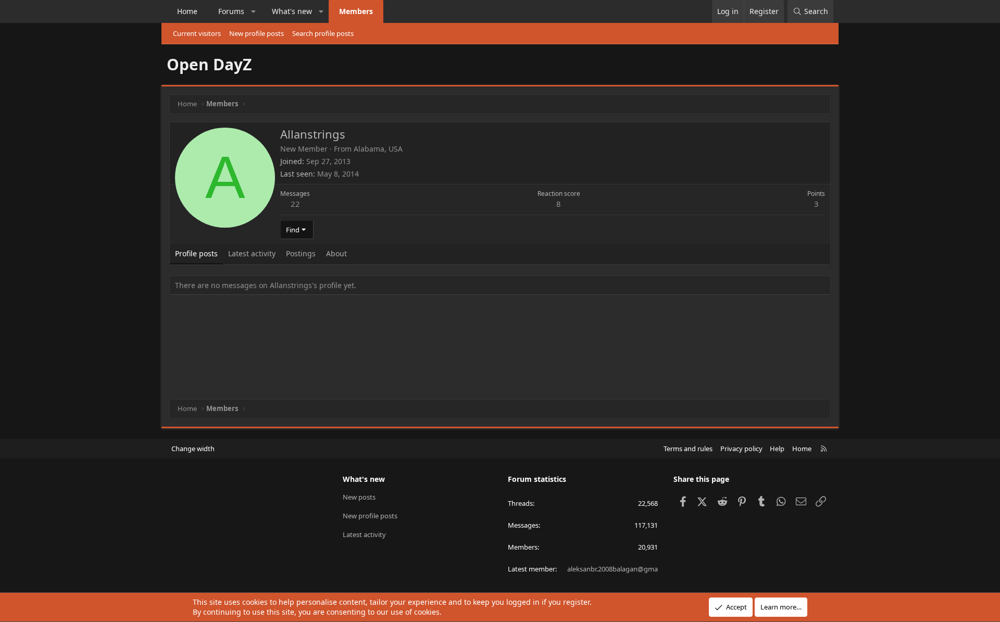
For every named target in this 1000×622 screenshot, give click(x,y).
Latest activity (364, 534)
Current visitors (197, 33)
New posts (359, 497)
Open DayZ (209, 64)
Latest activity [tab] (252, 253)
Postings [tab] (301, 253)
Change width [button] (193, 448)
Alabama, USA (378, 149)
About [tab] (336, 253)
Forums (231, 11)
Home (187, 11)
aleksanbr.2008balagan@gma (612, 569)
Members (356, 11)
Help (777, 448)
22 (295, 203)
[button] (253, 11)
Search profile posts (323, 33)
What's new (292, 11)
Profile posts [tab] (196, 253)
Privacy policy (741, 448)
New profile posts (256, 33)
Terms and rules (688, 448)
